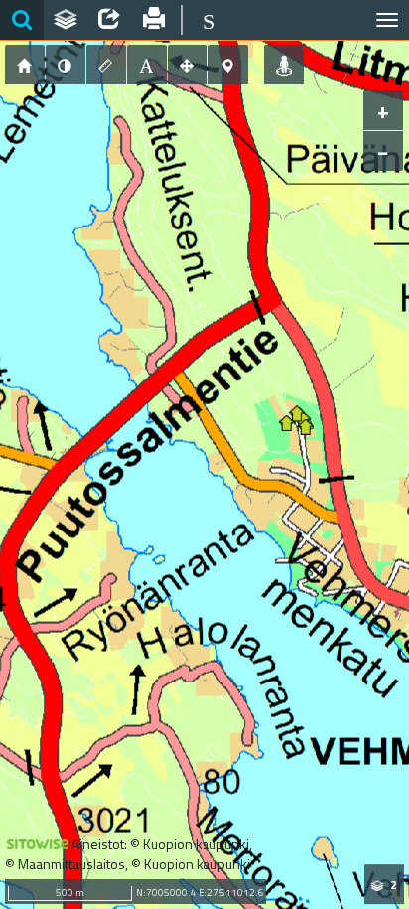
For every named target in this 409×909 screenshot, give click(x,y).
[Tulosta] (153, 20)
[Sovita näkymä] (187, 64)
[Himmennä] (65, 64)
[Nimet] (147, 64)
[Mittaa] (106, 64)
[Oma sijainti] (284, 64)
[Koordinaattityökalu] (228, 64)
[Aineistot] (65, 20)
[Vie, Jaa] (109, 20)
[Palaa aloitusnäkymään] (25, 64)
